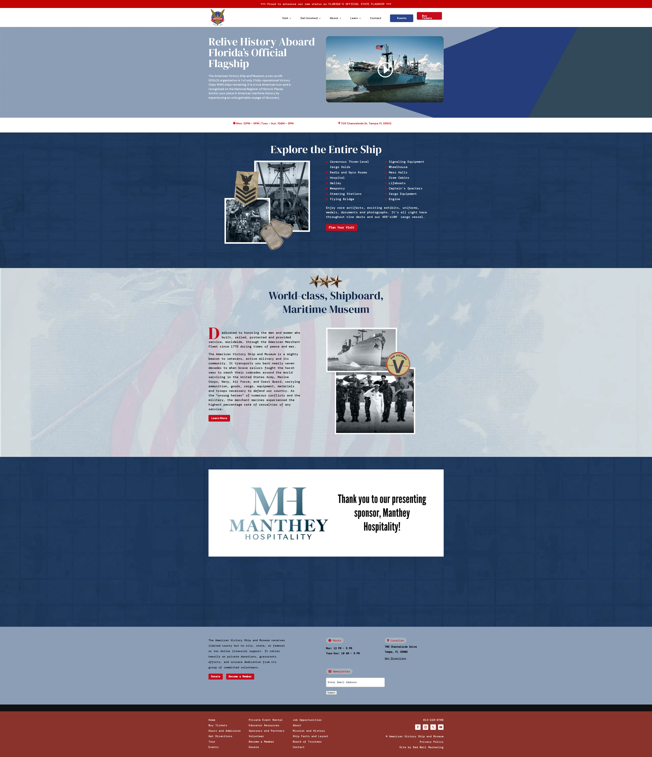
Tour (212, 741)
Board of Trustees (307, 741)
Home (212, 720)
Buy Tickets (427, 17)
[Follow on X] (433, 727)
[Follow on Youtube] (440, 727)
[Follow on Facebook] (418, 727)
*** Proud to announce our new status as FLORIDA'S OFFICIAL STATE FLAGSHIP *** (326, 4)
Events (401, 18)
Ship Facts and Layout (310, 736)
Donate (215, 676)
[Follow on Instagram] (425, 727)
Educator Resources (264, 725)
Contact (375, 18)
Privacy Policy (431, 742)
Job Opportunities (307, 720)
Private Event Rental (266, 720)
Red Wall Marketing (428, 747)
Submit (331, 692)
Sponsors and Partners (266, 731)
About (334, 18)
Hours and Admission (225, 731)
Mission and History (309, 731)
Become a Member (240, 676)
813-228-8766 (433, 720)
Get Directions (220, 736)
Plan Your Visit (341, 227)
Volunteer (256, 736)
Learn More (219, 418)
